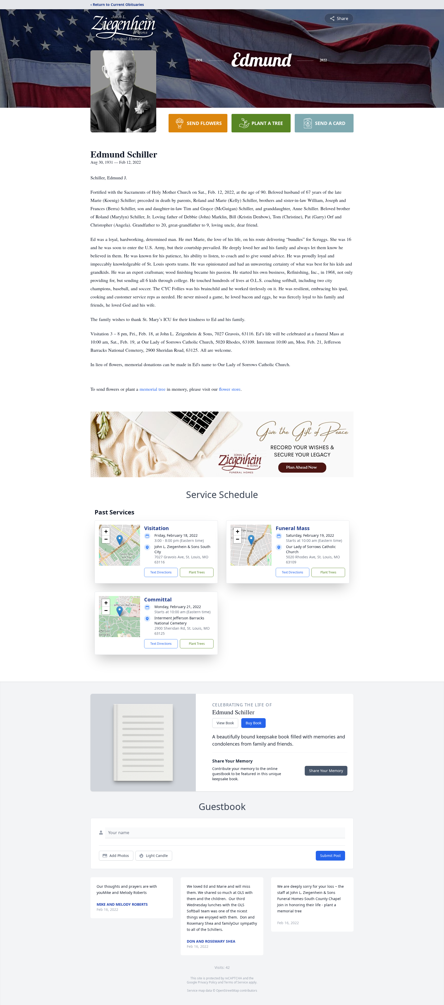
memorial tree (152, 389)
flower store (229, 389)
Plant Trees (197, 572)
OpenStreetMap (227, 990)
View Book (225, 722)
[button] (119, 540)
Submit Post (330, 855)
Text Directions (161, 572)
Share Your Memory (326, 770)
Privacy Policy (207, 982)
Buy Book (253, 722)
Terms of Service (236, 982)
